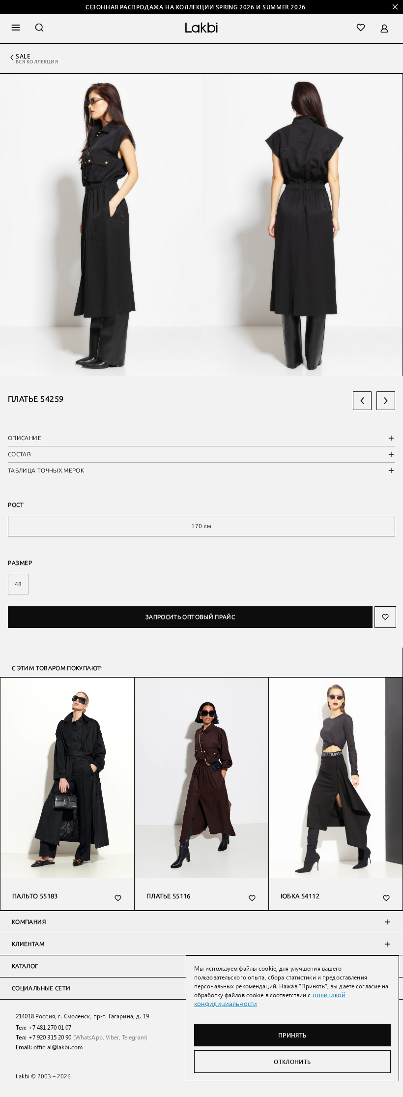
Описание (24, 438)
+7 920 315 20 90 (50, 1037)
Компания (29, 922)
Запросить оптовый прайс (190, 617)
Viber (112, 1037)
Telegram (133, 1037)
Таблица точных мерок (46, 470)
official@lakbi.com (58, 1047)
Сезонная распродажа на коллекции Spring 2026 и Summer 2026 (196, 7)
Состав (19, 454)
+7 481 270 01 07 (50, 1027)
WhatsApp (89, 1037)
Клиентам (28, 944)
